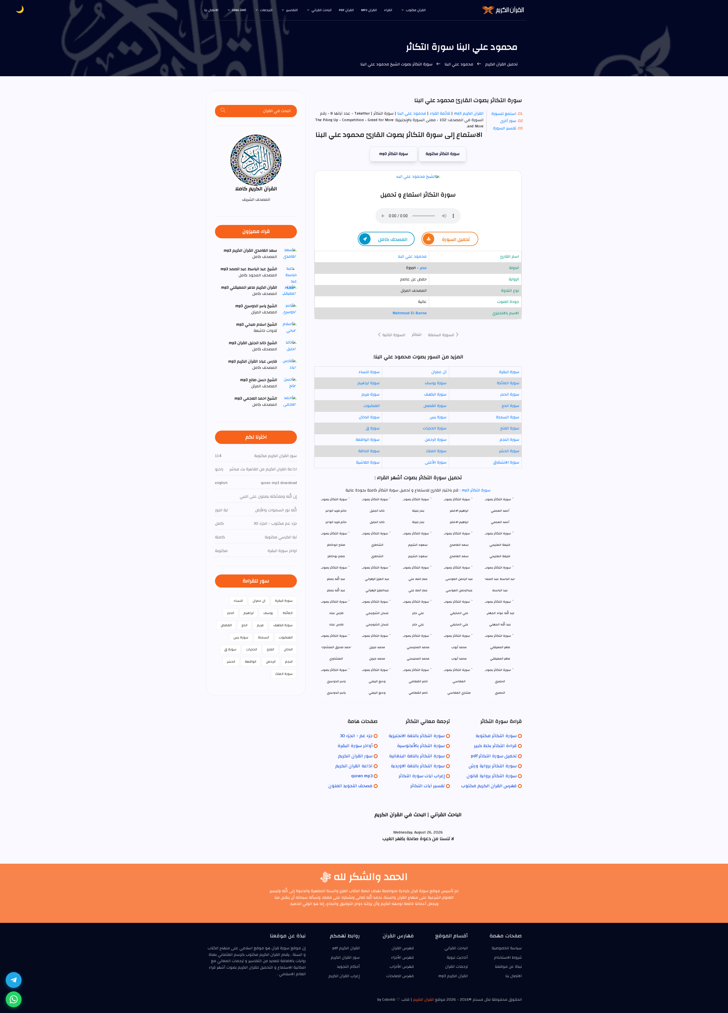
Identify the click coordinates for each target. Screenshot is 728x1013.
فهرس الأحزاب (402, 966)
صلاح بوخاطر (336, 556)
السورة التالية (393, 335)
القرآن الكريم (423, 999)
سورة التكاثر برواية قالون (492, 776)
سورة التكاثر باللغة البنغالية (417, 756)
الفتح (270, 649)
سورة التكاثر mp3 (393, 154)
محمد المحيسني (418, 658)
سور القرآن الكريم (355, 756)
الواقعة (250, 661)
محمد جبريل (377, 658)
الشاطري (377, 556)
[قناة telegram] (14, 980)
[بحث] (223, 111)
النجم (289, 661)
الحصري (500, 693)
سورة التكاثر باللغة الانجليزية (416, 735)
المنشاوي (336, 658)
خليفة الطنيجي (499, 556)
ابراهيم (249, 613)
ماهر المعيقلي (500, 658)
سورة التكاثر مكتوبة (443, 154)
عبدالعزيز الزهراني (377, 590)
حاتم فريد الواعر (336, 522)
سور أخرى (508, 121)
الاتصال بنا (211, 10)
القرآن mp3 (369, 10)
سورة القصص (434, 406)
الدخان (288, 649)
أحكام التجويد (348, 966)
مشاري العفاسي (459, 693)
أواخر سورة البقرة (355, 745)
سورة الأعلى (435, 462)
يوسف (268, 613)
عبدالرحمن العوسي (459, 590)
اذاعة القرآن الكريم (354, 766)
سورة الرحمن (435, 439)
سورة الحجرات (434, 428)
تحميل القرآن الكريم (501, 64)
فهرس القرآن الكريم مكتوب (489, 786)
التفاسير (292, 10)
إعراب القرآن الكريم (344, 976)
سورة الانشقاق (506, 462)
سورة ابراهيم (368, 383)
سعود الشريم (418, 556)
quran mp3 (362, 776)
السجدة (263, 637)
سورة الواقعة (368, 439)
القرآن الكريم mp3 (468, 113)
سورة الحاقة (369, 451)
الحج (244, 625)
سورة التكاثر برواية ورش (493, 766)
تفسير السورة (504, 128)
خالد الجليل (377, 522)
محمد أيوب (459, 658)
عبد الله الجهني (500, 624)
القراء (388, 10)
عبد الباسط (500, 590)
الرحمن (271, 661)
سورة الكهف (435, 394)
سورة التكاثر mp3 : (474, 490)
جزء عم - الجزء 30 (356, 735)
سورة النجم (509, 439)
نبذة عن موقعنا (508, 966)
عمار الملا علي (418, 590)
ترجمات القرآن (456, 966)
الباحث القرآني (321, 10)
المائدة (288, 613)
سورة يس (438, 417)
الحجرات (251, 649)
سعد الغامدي (459, 556)
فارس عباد (336, 624)
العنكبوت (371, 406)
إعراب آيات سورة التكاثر (422, 776)
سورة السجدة (507, 417)
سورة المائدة (508, 383)
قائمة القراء (440, 113)
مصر (423, 268)
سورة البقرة (509, 372)
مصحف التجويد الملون (350, 786)
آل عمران (438, 372)
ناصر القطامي (418, 693)
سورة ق (373, 428)
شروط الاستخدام (508, 957)
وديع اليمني (377, 693)
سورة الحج (510, 406)
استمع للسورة (503, 113)
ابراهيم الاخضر (459, 522)
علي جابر (418, 624)
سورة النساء (369, 372)
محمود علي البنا (458, 64)
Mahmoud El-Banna (409, 313)
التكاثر (416, 334)
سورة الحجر (509, 394)
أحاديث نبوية (457, 957)
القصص (226, 625)
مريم (260, 625)
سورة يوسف (435, 383)
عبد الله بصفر (336, 590)
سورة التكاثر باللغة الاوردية (418, 766)
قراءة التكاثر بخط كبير (495, 745)
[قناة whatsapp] (14, 999)
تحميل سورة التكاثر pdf (494, 756)
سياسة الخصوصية (507, 948)
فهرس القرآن (403, 948)
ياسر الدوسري (336, 693)
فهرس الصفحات (400, 976)
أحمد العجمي (500, 522)
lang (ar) (239, 10)
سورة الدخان (369, 417)
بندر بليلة (418, 522)
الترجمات (266, 10)
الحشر (231, 661)
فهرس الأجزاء (402, 957)
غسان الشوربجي (377, 624)
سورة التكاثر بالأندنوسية (421, 745)
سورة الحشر (509, 451)
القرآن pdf (346, 10)
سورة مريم (370, 394)
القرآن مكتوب (416, 10)
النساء (238, 601)
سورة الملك (436, 451)
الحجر (230, 613)
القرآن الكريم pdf (346, 948)
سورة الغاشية (368, 462)
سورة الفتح (509, 428)
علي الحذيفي (459, 624)
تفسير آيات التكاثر (427, 786)
